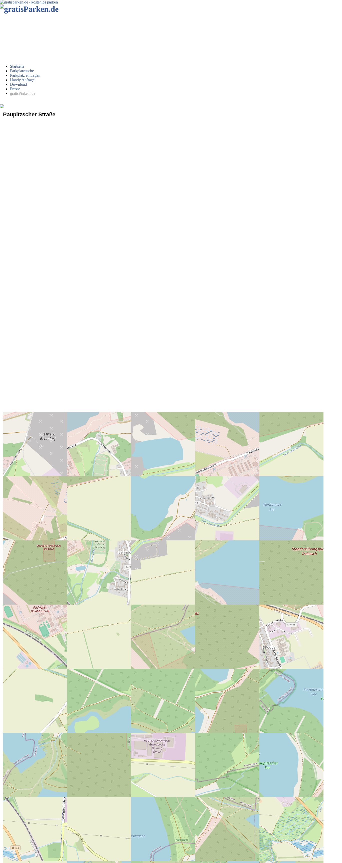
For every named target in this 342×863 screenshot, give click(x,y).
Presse (15, 89)
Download (18, 84)
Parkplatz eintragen (25, 75)
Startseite (17, 66)
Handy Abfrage (22, 80)
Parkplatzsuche (22, 71)
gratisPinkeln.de (22, 93)
